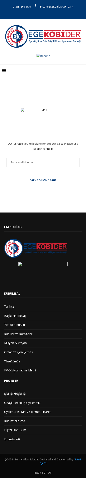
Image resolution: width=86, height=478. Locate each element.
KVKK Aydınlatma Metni (20, 370)
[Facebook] (39, 13)
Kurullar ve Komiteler (18, 334)
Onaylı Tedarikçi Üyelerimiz (22, 403)
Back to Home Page (43, 180)
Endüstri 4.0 (12, 439)
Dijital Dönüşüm (15, 430)
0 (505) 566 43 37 (22, 6)
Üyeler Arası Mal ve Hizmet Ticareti (27, 412)
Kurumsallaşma (14, 421)
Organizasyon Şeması (18, 352)
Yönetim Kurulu (14, 325)
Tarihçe (9, 306)
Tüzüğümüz (12, 361)
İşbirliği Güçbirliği (15, 394)
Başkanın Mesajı (15, 316)
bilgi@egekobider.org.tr (56, 6)
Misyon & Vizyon (15, 343)
